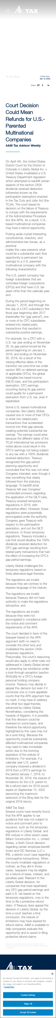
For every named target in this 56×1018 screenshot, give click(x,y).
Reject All (28, 1004)
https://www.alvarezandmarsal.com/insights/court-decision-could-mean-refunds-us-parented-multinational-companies (27, 946)
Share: (33, 85)
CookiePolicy (9, 987)
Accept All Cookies (28, 1012)
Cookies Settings (28, 995)
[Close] (52, 973)
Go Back (14, 76)
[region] (28, 994)
